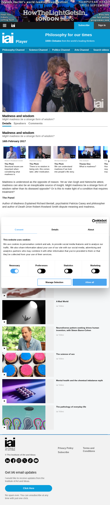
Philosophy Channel (13, 50)
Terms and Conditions (89, 449)
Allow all (89, 282)
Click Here (28, 488)
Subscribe (63, 452)
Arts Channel (81, 50)
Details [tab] (55, 229)
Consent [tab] (19, 229)
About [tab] (91, 229)
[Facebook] (13, 460)
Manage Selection (54, 282)
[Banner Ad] (55, 11)
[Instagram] (18, 460)
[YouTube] (36, 460)
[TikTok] (30, 460)
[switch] (41, 271)
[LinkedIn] (7, 460)
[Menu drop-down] (4, 25)
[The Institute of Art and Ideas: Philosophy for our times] (13, 25)
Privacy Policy (65, 448)
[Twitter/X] (24, 460)
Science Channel (38, 50)
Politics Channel (61, 50)
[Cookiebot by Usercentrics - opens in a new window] (94, 221)
